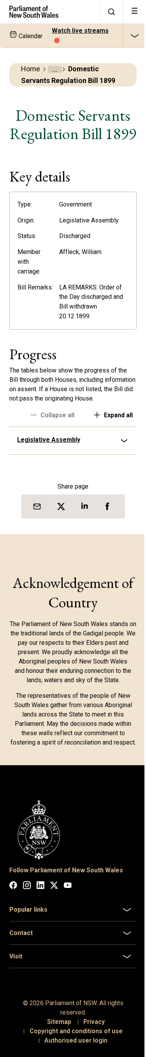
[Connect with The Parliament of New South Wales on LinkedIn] (40, 920)
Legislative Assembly (48, 467)
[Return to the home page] (49, 11)
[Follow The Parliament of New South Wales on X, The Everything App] (54, 920)
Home (30, 69)
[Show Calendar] (134, 35)
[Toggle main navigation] (134, 11)
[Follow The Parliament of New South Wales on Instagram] (27, 920)
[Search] (111, 11)
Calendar (29, 36)
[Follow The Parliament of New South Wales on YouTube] (68, 920)
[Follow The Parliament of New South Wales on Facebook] (13, 920)
